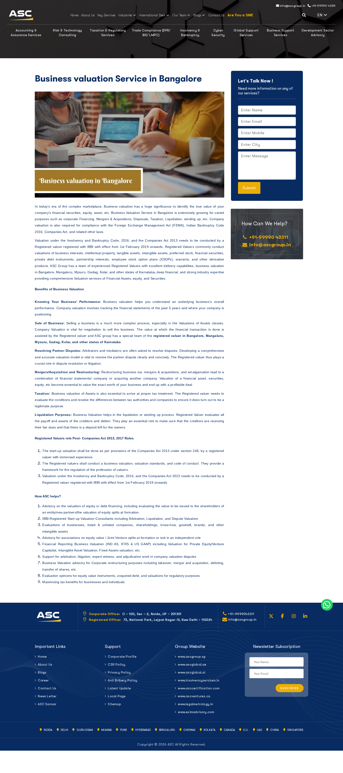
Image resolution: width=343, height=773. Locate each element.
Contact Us (216, 15)
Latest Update (119, 688)
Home (74, 15)
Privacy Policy (119, 672)
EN (326, 14)
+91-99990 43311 (323, 5)
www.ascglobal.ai (191, 672)
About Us (88, 15)
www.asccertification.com (199, 688)
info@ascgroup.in (292, 5)
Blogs (197, 15)
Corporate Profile (122, 656)
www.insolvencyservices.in (198, 680)
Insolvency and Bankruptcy (93, 476)
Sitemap (114, 704)
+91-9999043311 (241, 614)
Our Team (179, 15)
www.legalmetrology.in (195, 704)
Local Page (117, 696)
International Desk (152, 15)
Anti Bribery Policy (122, 680)
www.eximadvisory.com (196, 712)
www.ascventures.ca (194, 696)
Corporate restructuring (109, 563)
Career (43, 680)
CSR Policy (116, 664)
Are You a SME (240, 15)
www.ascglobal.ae (192, 664)
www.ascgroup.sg (191, 656)
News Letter (47, 696)
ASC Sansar (47, 704)
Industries (125, 15)
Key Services (107, 15)
